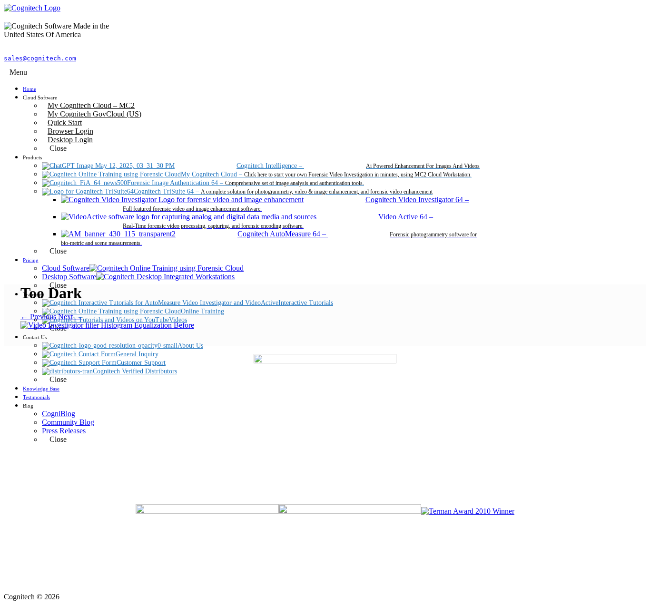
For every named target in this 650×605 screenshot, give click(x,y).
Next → (70, 316)
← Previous (38, 316)
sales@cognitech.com (40, 58)
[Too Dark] (107, 325)
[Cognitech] (32, 8)
